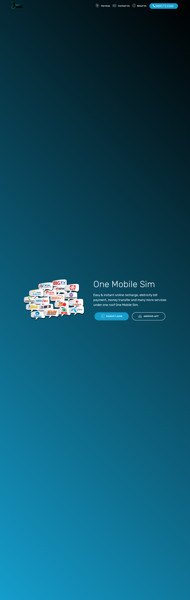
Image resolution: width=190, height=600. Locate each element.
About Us (141, 6)
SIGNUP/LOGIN (114, 316)
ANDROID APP (151, 316)
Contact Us (123, 6)
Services (105, 6)
